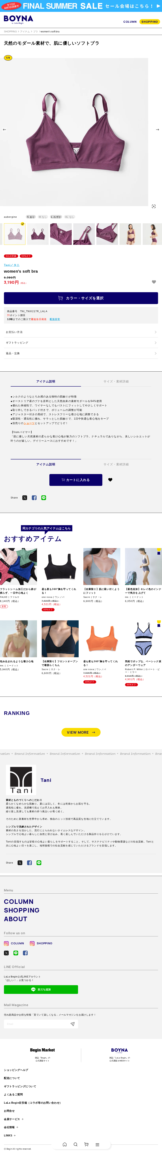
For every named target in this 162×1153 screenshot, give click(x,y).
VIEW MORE (78, 732)
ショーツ (29, 423)
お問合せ (9, 1110)
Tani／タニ (12, 265)
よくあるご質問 (13, 1094)
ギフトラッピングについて (20, 1086)
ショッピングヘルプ (16, 1069)
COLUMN (130, 21)
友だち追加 (44, 989)
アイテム (25, 31)
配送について (12, 1078)
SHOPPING (149, 21)
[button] (4, 129)
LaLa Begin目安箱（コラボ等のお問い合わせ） (33, 1102)
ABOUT (16, 919)
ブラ (35, 31)
